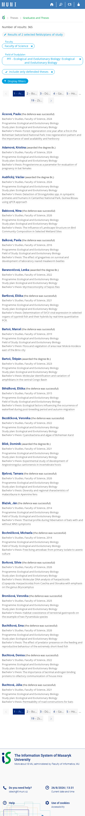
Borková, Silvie (11, 562)
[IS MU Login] (78, 4)
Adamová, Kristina (14, 147)
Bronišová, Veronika (15, 596)
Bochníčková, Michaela (17, 533)
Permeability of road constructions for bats (48, 701)
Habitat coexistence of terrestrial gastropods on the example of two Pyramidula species (40, 614)
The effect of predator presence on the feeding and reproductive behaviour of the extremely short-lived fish (42, 644)
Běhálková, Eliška (13, 388)
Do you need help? (20, 787)
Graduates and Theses (36, 18)
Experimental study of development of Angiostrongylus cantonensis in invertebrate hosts (35, 463)
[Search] (60, 4)
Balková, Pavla (11, 240)
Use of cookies (60, 803)
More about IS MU (23, 764)
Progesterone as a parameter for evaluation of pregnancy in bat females (39, 166)
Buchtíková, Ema (13, 625)
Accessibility (58, 807)
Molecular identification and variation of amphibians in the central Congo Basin (36, 377)
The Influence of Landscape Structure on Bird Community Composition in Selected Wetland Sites (39, 229)
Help (12, 803)
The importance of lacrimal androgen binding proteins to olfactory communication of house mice (39, 674)
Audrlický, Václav (13, 177)
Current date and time (62, 791)
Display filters (17, 81)
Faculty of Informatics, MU (65, 764)
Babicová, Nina (12, 211)
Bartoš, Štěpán (11, 359)
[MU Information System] (3, 17)
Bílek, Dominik (11, 444)
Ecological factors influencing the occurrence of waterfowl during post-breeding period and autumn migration (40, 407)
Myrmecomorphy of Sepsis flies (41, 287)
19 (36, 100)
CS (70, 4)
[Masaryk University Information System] (9, 4)
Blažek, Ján (9, 503)
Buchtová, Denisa (13, 655)
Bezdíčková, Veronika (16, 418)
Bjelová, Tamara (12, 473)
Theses (14, 18)
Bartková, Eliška (12, 296)
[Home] (51, 4)
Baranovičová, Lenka (15, 270)
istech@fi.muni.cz (18, 791)
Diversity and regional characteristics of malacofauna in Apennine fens (35, 492)
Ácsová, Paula (11, 114)
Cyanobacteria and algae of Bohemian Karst (48, 435)
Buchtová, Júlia (12, 685)
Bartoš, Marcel (11, 329)
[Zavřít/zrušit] (31, 46)
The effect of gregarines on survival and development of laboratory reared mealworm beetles (35, 259)
